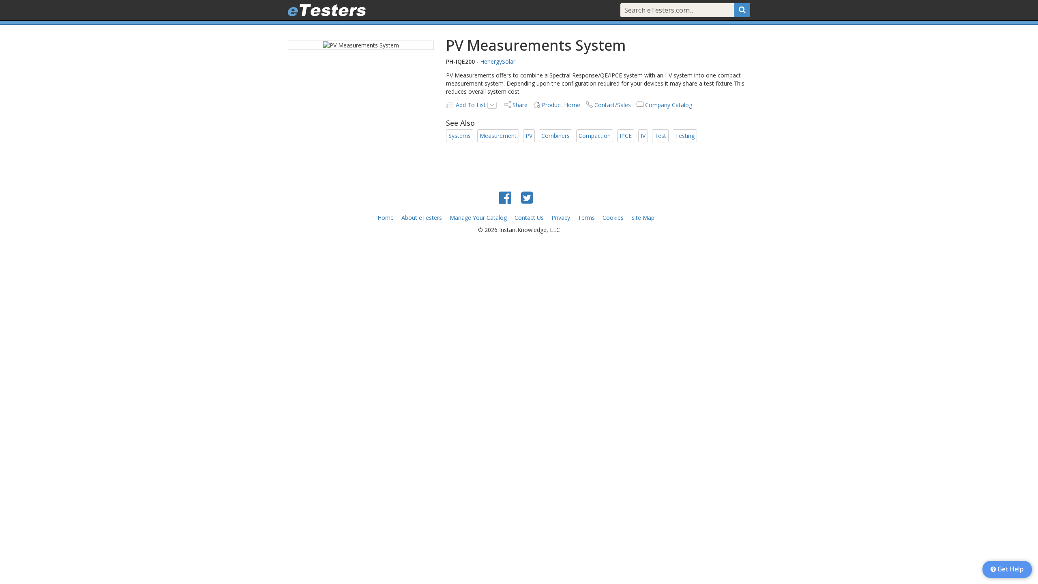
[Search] (742, 10)
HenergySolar (497, 61)
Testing (685, 136)
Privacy (560, 217)
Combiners (555, 136)
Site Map (642, 217)
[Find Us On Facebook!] (505, 197)
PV (528, 136)
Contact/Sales (612, 105)
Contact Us (529, 217)
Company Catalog (668, 105)
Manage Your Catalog (478, 217)
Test (660, 136)
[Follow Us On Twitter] (527, 197)
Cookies (613, 217)
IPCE (626, 136)
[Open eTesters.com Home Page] (327, 10)
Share (520, 105)
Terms (586, 217)
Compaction (595, 136)
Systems (459, 136)
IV (643, 136)
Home (385, 217)
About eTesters (421, 217)
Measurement (498, 136)
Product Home (561, 105)
